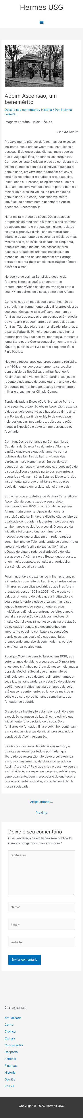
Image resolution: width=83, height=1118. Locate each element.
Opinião (10, 1079)
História (46, 109)
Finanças (11, 1065)
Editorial (10, 1059)
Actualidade (13, 1018)
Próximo (41, 812)
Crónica (10, 1031)
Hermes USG (41, 7)
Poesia (9, 1086)
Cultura (10, 1038)
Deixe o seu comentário (21, 109)
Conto (9, 1024)
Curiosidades (14, 1045)
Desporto (11, 1052)
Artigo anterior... (41, 801)
